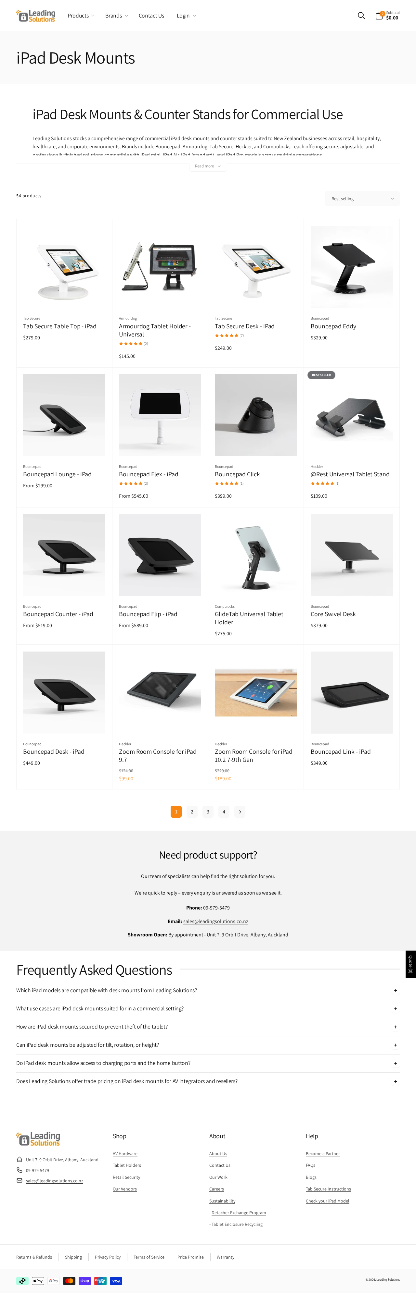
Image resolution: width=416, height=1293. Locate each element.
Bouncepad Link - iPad (341, 752)
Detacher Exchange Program (239, 1212)
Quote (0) (411, 964)
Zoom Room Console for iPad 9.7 (158, 756)
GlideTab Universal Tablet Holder (249, 618)
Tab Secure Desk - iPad (245, 326)
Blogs (311, 1177)
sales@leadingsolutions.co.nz (215, 921)
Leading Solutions (388, 1279)
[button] (80, 15)
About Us (218, 1153)
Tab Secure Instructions (328, 1189)
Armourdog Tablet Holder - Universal (155, 330)
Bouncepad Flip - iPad (148, 614)
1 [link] (176, 811)
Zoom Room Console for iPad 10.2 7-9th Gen (253, 756)
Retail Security (126, 1177)
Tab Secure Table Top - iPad (60, 326)
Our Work (218, 1177)
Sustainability (222, 1201)
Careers (216, 1189)
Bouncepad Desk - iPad (53, 752)
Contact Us (219, 1165)
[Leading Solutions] (38, 1144)
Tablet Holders (127, 1165)
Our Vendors (125, 1189)
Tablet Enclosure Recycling (237, 1224)
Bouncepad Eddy (333, 326)
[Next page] (239, 812)
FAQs (310, 1165)
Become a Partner (323, 1153)
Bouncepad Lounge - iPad (57, 474)
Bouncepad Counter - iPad (58, 614)
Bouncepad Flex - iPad (148, 474)
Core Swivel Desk (333, 614)
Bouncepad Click (237, 474)
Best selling (343, 198)
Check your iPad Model (327, 1201)
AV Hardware (125, 1153)
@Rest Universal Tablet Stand (350, 474)
